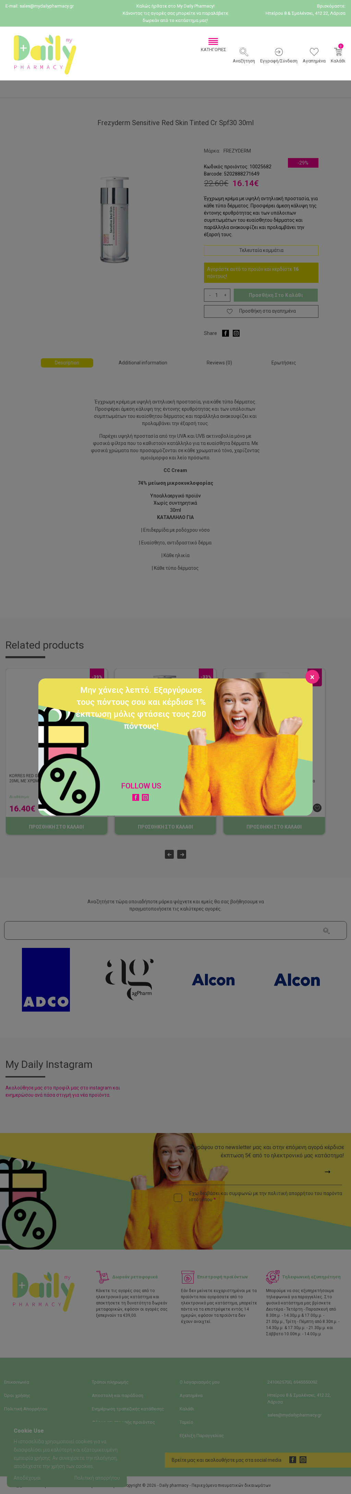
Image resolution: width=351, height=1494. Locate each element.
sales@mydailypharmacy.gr (47, 6)
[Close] (312, 677)
